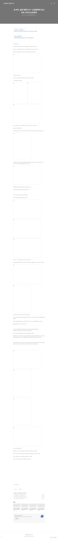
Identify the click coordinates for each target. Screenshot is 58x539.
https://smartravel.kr (17, 35)
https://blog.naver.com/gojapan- (19, 28)
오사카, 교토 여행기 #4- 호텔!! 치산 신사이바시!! (19, 498)
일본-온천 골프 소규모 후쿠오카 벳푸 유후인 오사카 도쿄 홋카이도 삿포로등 (25, 31)
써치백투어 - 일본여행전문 (18, 30)
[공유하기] (15, 489)
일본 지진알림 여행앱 (17, 36)
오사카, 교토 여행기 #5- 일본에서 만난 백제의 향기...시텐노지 (20, 497)
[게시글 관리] (17, 489)
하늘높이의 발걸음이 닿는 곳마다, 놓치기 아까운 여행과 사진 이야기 (23, 516)
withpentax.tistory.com (29, 534)
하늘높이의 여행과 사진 (9, 3)
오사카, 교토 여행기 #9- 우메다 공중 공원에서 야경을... (20, 494)
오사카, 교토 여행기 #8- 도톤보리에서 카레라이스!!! (19, 495)
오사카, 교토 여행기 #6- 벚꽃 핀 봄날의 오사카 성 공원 (20, 496)
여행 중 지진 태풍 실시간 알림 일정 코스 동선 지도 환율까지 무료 (24, 37)
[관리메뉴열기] (1, 537)
